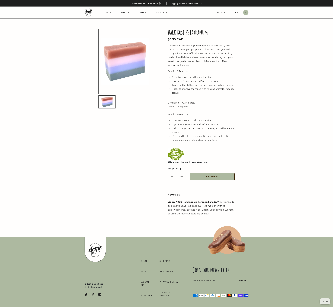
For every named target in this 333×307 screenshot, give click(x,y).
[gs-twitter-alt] (86, 294)
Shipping (164, 261)
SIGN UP (242, 280)
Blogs (143, 12)
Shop (109, 12)
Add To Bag (212, 176)
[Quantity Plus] (182, 176)
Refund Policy (168, 271)
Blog (144, 271)
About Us (126, 12)
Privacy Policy (168, 281)
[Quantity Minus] (172, 176)
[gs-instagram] (99, 294)
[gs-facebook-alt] (92, 294)
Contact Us (161, 12)
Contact (146, 295)
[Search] (207, 13)
